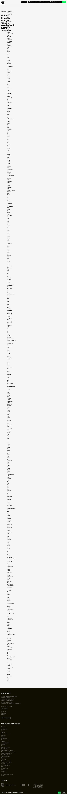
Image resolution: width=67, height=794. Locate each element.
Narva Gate (4, 758)
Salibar (3, 732)
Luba (60, 792)
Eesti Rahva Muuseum (7, 750)
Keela (64, 792)
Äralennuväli (5, 30)
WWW (3, 776)
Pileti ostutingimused (6, 706)
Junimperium (4, 772)
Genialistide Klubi (5, 747)
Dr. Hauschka (4, 729)
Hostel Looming (5, 764)
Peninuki (3, 771)
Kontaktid (52, 1)
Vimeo (3, 714)
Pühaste (3, 770)
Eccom (3, 737)
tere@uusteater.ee (12, 696)
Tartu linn (3, 759)
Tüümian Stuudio (5, 756)
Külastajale (31, 1)
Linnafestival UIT (5, 765)
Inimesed (41, 1)
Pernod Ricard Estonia (7, 774)
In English (59, 1)
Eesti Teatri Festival (6, 755)
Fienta (2, 726)
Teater (36, 1)
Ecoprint (3, 735)
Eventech (3, 746)
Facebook (3, 711)
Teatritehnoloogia (5, 740)
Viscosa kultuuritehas (6, 762)
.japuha (3, 741)
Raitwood (3, 728)
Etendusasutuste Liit (6, 753)
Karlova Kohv (4, 768)
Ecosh (2, 731)
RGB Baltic (4, 744)
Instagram (3, 713)
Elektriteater (4, 749)
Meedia (47, 1)
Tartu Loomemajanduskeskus (8, 752)
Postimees (4, 738)
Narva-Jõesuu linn (6, 761)
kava (64, 1)
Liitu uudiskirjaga (6, 717)
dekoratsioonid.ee (5, 743)
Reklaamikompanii (6, 734)
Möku (2, 767)
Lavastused (24, 1)
